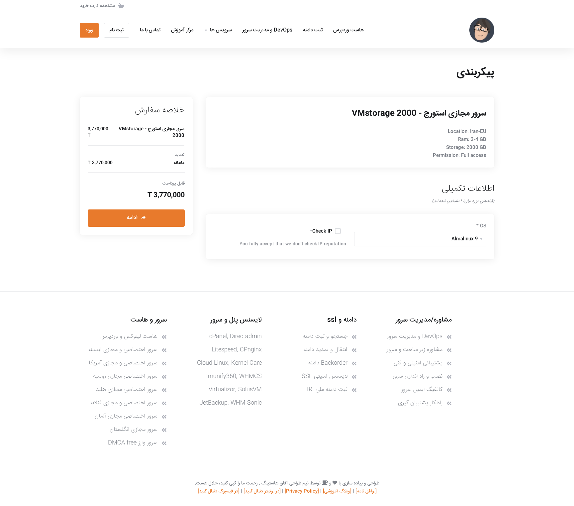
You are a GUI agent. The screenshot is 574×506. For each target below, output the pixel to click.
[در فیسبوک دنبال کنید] (218, 491)
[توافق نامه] (366, 491)
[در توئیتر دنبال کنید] (262, 491)
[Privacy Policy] (302, 491)
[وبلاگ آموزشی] (337, 491)
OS (481, 226)
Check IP (321, 231)
